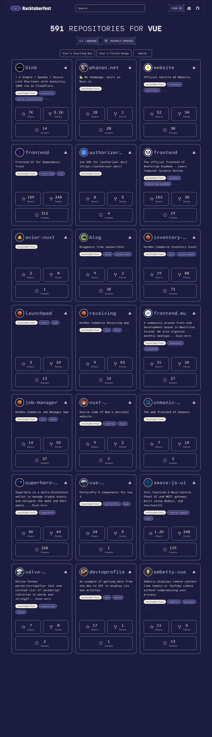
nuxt (123, 423)
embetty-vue (170, 572)
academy (174, 178)
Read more (183, 336)
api (107, 597)
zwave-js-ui (170, 483)
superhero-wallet (40, 485)
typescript (48, 606)
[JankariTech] (83, 237)
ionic (44, 322)
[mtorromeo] (83, 482)
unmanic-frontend (165, 405)
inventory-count (168, 240)
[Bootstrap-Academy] (148, 152)
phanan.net (104, 67)
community (175, 343)
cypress (110, 423)
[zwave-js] (148, 482)
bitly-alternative (29, 99)
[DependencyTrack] (19, 152)
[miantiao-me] (19, 67)
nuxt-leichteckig (105, 405)
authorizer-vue (105, 155)
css (171, 254)
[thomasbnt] (83, 572)
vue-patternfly (104, 485)
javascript (123, 254)
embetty (174, 601)
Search (142, 53)
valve (20, 612)
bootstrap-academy (157, 183)
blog (95, 237)
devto (117, 597)
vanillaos (152, 90)
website (164, 67)
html (117, 330)
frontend (174, 84)
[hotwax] (148, 237)
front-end (47, 173)
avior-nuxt (40, 237)
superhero (47, 512)
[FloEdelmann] (148, 572)
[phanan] (83, 67)
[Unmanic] (148, 402)
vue (61, 173)
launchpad (38, 313)
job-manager (41, 402)
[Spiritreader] (19, 237)
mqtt (148, 518)
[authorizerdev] (83, 152)
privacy (189, 601)
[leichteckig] (83, 402)
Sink (31, 67)
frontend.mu (170, 313)
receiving (102, 313)
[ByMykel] (19, 572)
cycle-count (186, 254)
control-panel (178, 512)
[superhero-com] (19, 482)
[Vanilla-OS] (148, 67)
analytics (47, 93)
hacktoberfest (26, 93)
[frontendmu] (148, 313)
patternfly (112, 503)
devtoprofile (107, 572)
